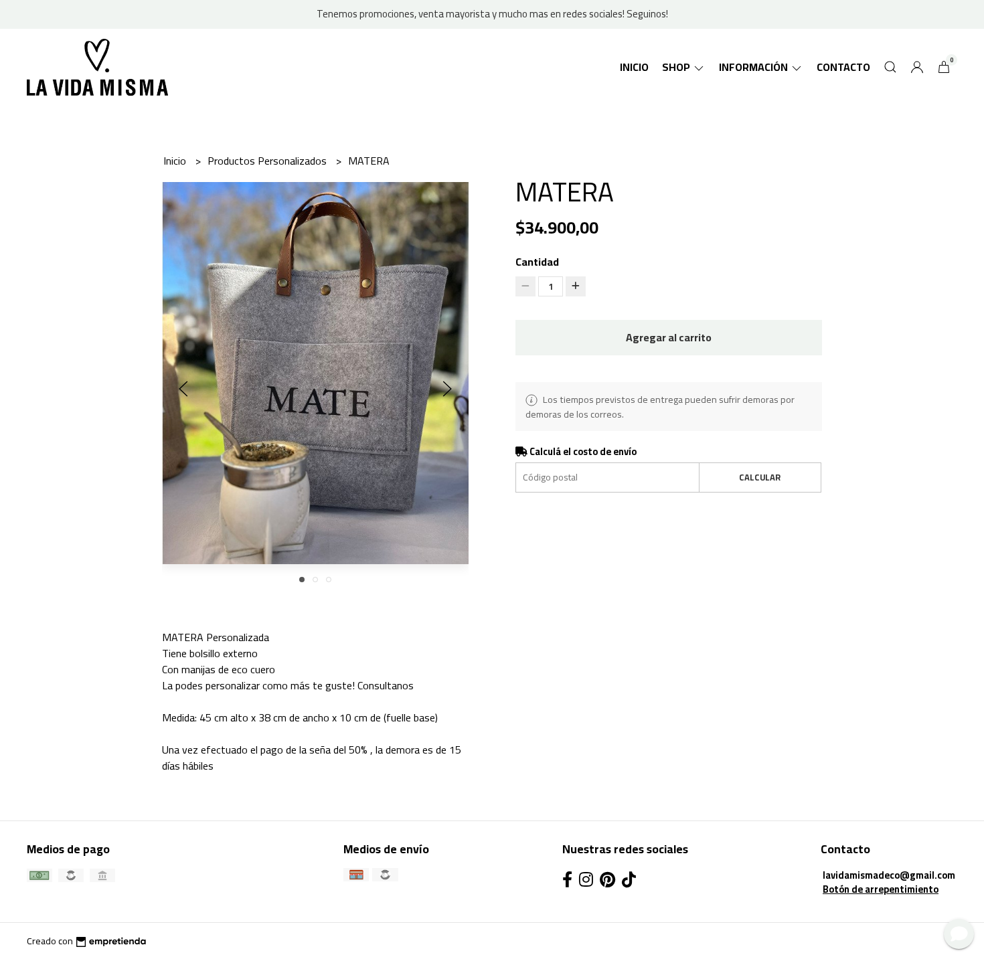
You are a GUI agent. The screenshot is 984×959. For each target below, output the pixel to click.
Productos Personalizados (268, 161)
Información (754, 67)
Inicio (634, 67)
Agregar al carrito (669, 337)
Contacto (843, 67)
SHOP (677, 67)
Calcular (760, 477)
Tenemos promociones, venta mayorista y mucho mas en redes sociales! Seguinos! (492, 13)
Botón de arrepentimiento (880, 889)
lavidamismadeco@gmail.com (889, 875)
